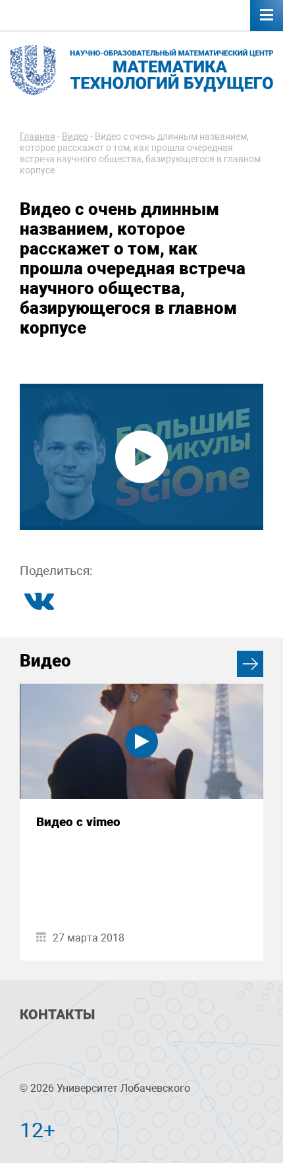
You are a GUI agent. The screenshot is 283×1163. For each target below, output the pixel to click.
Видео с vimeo (78, 822)
